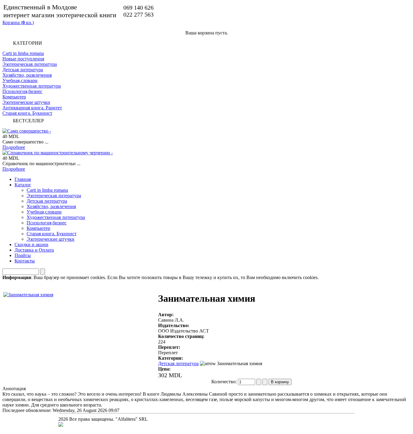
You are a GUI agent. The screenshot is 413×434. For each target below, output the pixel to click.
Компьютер (14, 96)
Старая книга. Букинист (27, 113)
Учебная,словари (19, 80)
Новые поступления (23, 58)
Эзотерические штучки (26, 102)
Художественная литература (31, 85)
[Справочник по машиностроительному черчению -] (57, 152)
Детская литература (22, 69)
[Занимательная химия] (28, 293)
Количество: (224, 381)
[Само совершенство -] (26, 130)
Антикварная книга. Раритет (32, 107)
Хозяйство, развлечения (27, 75)
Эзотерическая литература (29, 64)
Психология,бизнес (22, 91)
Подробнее (13, 147)
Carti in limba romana (23, 53)
